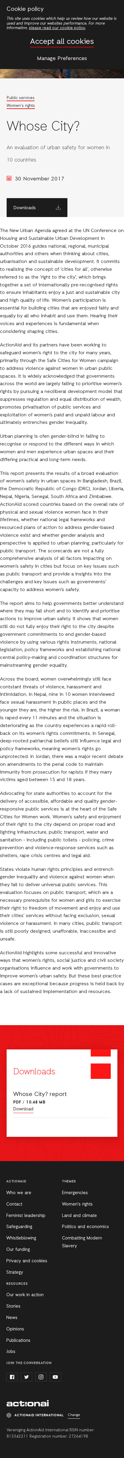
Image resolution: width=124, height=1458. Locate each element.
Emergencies (75, 1193)
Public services (21, 98)
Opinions (15, 1329)
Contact (14, 1204)
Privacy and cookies (26, 1261)
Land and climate (79, 1216)
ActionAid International (28, 1403)
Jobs (10, 1352)
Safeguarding (19, 1227)
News (11, 1318)
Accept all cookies (62, 42)
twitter (26, 1376)
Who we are (18, 1193)
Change (74, 1415)
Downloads (25, 208)
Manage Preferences (62, 58)
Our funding (18, 1250)
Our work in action (25, 1295)
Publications (18, 1341)
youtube (55, 1376)
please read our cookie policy (57, 28)
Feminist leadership (25, 1216)
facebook (12, 1376)
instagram (41, 1376)
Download (23, 1109)
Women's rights (21, 105)
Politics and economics (85, 1227)
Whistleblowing (21, 1238)
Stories (13, 1306)
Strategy (14, 1272)
